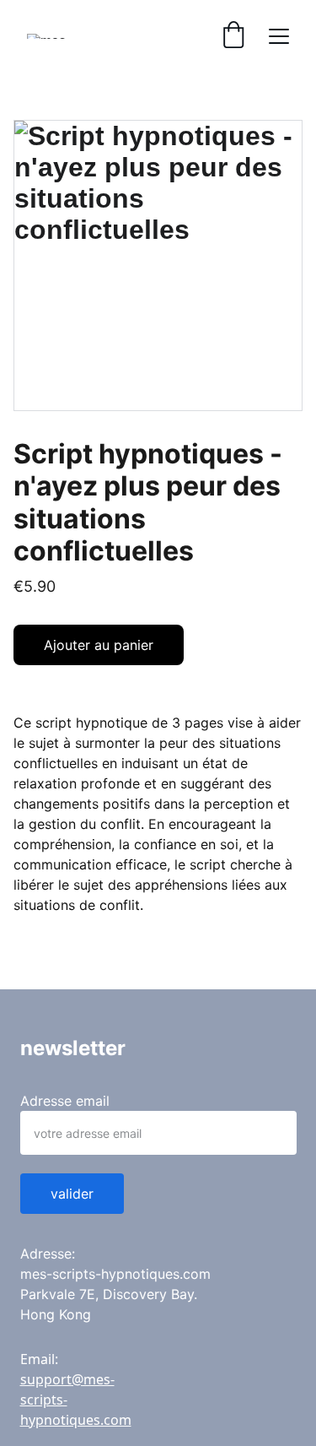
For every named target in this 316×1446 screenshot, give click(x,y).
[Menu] (279, 36)
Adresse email (65, 1100)
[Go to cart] (233, 36)
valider (72, 1193)
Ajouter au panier (98, 644)
